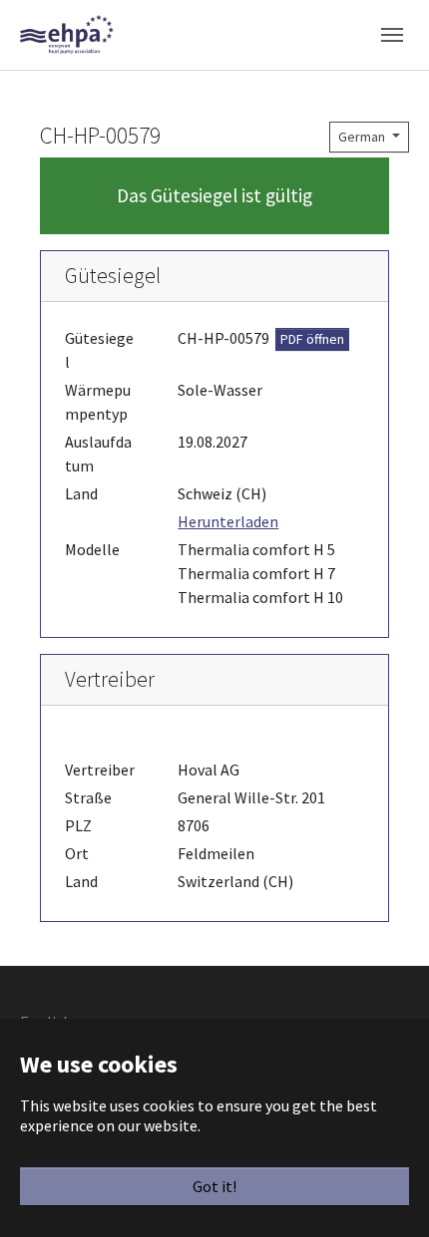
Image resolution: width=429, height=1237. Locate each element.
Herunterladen (228, 521)
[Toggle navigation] (392, 35)
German (363, 137)
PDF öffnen (312, 339)
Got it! (214, 1186)
